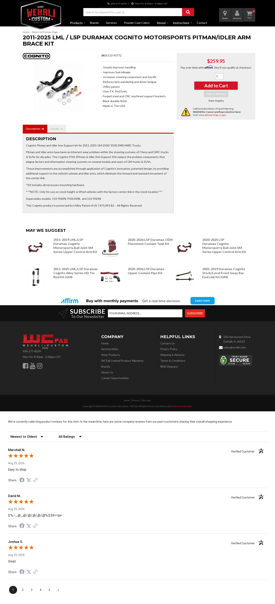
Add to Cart (216, 85)
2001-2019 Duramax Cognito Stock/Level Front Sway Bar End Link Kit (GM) (223, 273)
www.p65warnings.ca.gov (212, 114)
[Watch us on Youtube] (32, 365)
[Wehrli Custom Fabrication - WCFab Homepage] (41, 15)
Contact (202, 22)
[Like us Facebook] (25, 365)
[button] (138, 12)
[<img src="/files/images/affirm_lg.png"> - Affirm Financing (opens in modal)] (137, 300)
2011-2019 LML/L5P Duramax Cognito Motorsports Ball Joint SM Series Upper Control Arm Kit (75, 245)
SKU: (104, 55)
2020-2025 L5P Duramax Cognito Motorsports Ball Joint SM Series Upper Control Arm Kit (224, 245)
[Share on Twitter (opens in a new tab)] (28, 480)
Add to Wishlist (216, 94)
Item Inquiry (216, 100)
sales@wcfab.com (234, 347)
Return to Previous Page (45, 31)
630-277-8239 (32, 351)
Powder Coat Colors (137, 22)
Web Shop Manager (182, 406)
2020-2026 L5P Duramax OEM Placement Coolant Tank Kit (150, 242)
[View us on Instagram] (39, 365)
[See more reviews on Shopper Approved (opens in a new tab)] (35, 480)
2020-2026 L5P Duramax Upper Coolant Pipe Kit (146, 271)
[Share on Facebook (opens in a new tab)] (22, 480)
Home (26, 31)
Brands (94, 22)
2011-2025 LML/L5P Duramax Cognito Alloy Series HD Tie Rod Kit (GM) (75, 273)
